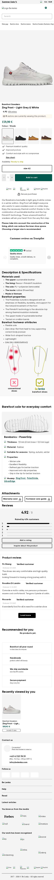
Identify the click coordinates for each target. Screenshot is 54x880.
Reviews (7, 505)
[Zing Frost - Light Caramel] (33, 136)
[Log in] (39, 8)
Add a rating (25, 540)
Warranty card (10, 499)
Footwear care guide (36, 499)
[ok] (48, 16)
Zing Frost (20, 478)
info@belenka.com (18, 762)
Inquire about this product (26, 546)
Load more (25, 615)
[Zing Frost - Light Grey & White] (8, 136)
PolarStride (32, 478)
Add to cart (31, 178)
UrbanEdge (9, 481)
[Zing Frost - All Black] (20, 136)
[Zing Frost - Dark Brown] (46, 136)
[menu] (50, 8)
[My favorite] (33, 8)
